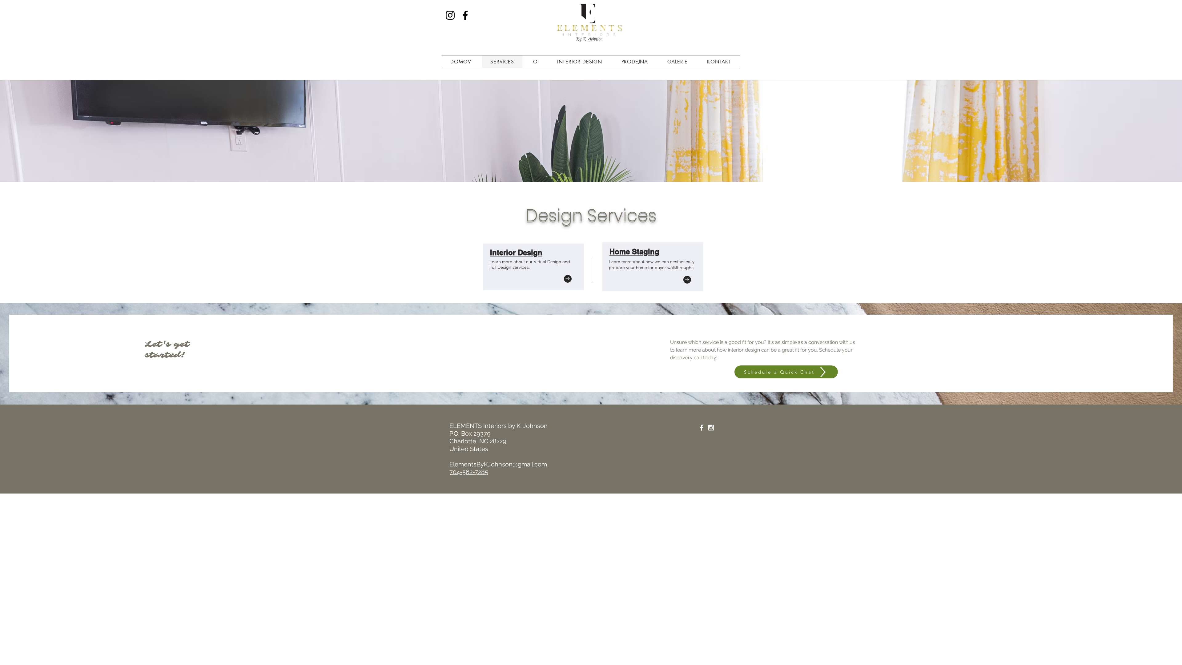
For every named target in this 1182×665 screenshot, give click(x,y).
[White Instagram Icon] (711, 428)
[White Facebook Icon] (702, 428)
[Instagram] (450, 15)
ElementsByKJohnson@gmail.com (498, 464)
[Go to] (568, 279)
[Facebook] (465, 15)
